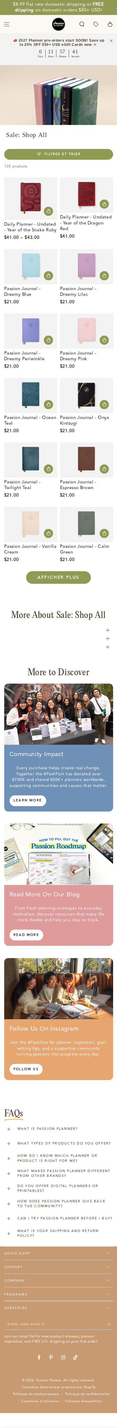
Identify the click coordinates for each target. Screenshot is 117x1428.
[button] (82, 24)
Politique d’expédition (83, 1401)
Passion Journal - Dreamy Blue (22, 291)
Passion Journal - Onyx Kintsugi (85, 420)
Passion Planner (48, 1380)
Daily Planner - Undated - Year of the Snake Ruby (30, 227)
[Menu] (7, 24)
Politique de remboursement (36, 1394)
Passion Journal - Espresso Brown (78, 485)
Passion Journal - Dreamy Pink (78, 356)
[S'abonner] (110, 1324)
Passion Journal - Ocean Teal (30, 420)
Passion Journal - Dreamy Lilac (78, 291)
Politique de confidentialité (87, 1394)
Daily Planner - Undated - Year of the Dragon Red (86, 223)
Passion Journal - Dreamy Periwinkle (24, 356)
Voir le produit (48, 211)
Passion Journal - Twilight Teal (22, 485)
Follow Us (26, 1069)
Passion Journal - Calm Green (85, 549)
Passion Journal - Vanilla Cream (30, 549)
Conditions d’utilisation (40, 1401)
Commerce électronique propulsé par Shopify (59, 1387)
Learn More (28, 800)
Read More (26, 934)
